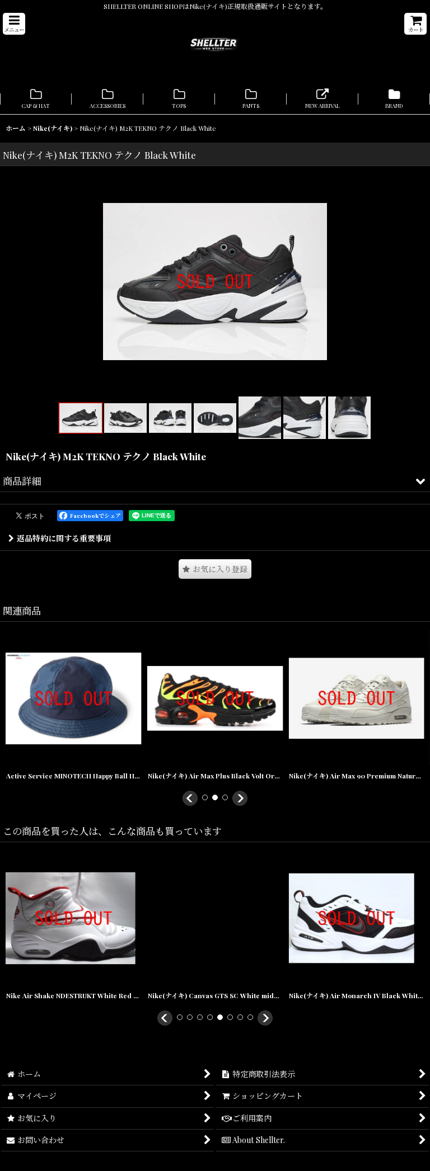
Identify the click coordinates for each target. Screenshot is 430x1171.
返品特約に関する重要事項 (64, 538)
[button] (14, 24)
